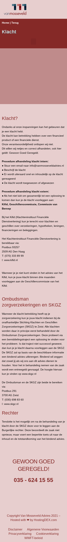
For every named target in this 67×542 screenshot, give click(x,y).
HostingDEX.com (45, 520)
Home (5, 22)
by (31, 520)
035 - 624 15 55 (33, 480)
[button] (33, 41)
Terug (15, 22)
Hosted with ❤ (19, 520)
